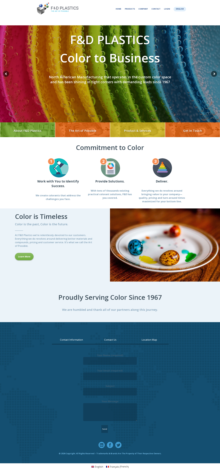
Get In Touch (192, 131)
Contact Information (71, 339)
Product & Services (137, 131)
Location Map (149, 339)
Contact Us (110, 339)
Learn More (24, 256)
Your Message (110, 401)
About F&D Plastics (27, 131)
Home (118, 9)
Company (143, 9)
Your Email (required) (110, 370)
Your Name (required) (110, 355)
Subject (110, 386)
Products (130, 9)
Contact (155, 9)
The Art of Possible (82, 131)
